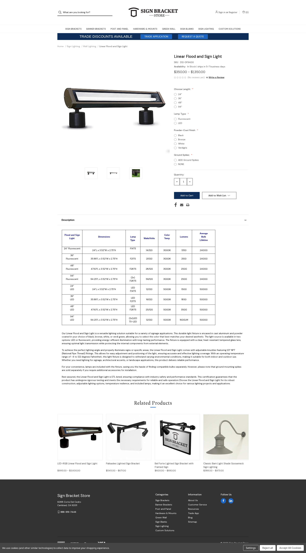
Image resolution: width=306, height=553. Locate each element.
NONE (181, 164)
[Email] (181, 205)
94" (180, 106)
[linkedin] (230, 500)
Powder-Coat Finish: (185, 130)
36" (180, 98)
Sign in (222, 12)
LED (180, 123)
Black (181, 135)
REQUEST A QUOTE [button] (193, 36)
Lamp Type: (180, 113)
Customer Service (197, 504)
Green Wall (168, 28)
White (181, 143)
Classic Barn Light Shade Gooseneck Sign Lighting (223, 465)
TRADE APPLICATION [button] (156, 36)
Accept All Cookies (290, 548)
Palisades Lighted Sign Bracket (123, 463)
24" (180, 94)
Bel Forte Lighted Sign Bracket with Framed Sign (174, 465)
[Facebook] (175, 205)
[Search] (61, 12)
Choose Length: (182, 89)
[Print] (187, 205)
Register (233, 12)
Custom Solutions (230, 28)
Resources (193, 508)
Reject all (267, 548)
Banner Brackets (96, 28)
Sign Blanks (187, 28)
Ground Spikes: (182, 154)
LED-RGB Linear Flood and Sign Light (77, 463)
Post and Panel (119, 28)
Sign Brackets (73, 28)
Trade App (193, 513)
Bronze (181, 139)
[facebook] (223, 500)
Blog (190, 517)
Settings (251, 548)
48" (180, 102)
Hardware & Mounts (145, 28)
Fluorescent (184, 118)
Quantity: (179, 174)
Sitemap (192, 521)
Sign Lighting (206, 28)
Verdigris (182, 147)
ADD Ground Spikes (188, 160)
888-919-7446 (68, 511)
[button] (153, 220)
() (247, 12)
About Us (193, 500)
